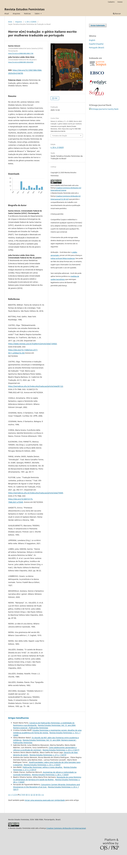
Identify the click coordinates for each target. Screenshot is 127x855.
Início (10, 22)
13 (34, 794)
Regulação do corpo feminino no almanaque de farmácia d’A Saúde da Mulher (47, 778)
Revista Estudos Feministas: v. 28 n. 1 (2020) (50, 774)
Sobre (37, 13)
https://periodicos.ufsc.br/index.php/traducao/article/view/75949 (35, 493)
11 (29, 794)
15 (39, 794)
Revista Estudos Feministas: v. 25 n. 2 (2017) (61, 750)
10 (27, 794)
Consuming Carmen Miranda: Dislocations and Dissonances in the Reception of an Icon (46, 785)
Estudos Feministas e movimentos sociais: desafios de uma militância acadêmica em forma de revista (47, 731)
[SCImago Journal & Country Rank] (103, 109)
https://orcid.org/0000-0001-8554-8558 (20, 62)
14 (36, 794)
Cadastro (111, 2)
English (92, 40)
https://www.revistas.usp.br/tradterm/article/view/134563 (32, 343)
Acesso (120, 2)
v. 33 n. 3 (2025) (30, 22)
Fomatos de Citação (59, 135)
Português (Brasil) (96, 47)
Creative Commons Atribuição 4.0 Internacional (66, 828)
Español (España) (96, 44)
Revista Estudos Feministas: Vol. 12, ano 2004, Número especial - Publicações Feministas (44, 726)
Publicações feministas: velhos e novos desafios (43, 767)
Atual (6, 13)
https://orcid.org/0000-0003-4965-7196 (20, 53)
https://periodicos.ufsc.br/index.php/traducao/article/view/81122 (35, 386)
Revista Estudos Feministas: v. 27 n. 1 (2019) (48, 755)
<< (9, 794)
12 (31, 794)
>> (43, 794)
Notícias (27, 13)
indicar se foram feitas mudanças (63, 258)
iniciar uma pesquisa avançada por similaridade (45, 800)
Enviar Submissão (98, 25)
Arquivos (16, 13)
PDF (55, 98)
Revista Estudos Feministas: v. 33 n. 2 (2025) (42, 765)
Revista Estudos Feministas (24, 9)
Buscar (118, 13)
